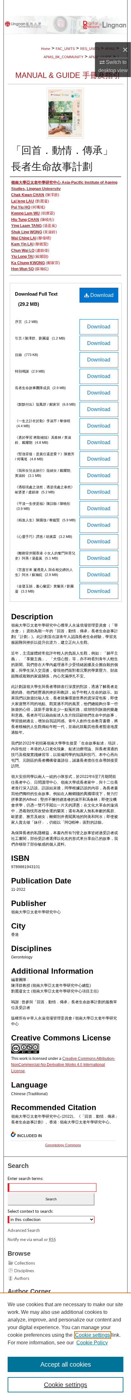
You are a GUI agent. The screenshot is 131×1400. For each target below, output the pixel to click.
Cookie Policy (92, 1342)
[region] (65, 1346)
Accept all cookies (65, 1364)
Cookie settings (92, 1335)
